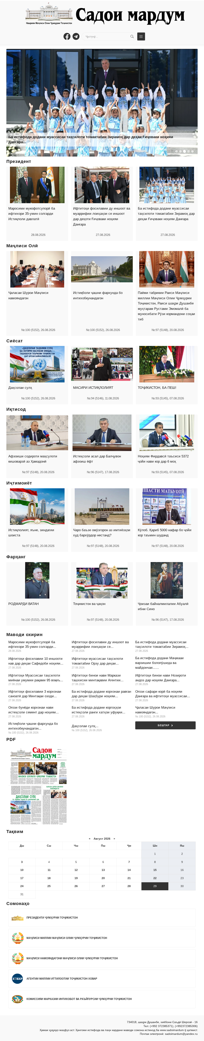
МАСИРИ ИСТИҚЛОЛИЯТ (93, 388)
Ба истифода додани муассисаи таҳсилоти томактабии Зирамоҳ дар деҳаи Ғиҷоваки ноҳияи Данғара (166, 214)
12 (76, 870)
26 (76, 886)
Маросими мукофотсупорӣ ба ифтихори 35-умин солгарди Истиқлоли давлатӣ (31, 214)
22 (155, 878)
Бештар (163, 725)
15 (155, 870)
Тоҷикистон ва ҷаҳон (89, 604)
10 (22, 870)
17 (22, 878)
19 (76, 878)
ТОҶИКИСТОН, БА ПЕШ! (157, 388)
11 (49, 870)
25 (49, 886)
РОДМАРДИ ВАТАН (23, 604)
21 (129, 878)
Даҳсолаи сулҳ (20, 388)
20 (103, 878)
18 (49, 878)
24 (22, 886)
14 (129, 870)
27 (103, 886)
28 (129, 886)
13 (103, 870)
